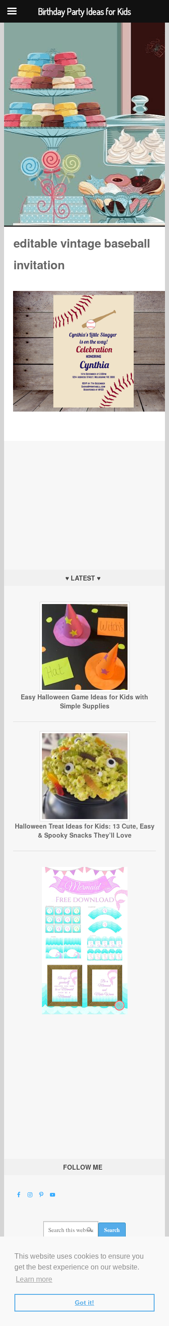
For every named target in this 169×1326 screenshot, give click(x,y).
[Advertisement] (85, 497)
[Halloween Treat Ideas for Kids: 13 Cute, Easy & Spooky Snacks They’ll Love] (85, 819)
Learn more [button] (34, 1279)
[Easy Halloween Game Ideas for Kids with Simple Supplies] (85, 690)
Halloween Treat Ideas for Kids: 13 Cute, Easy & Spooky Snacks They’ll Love (85, 830)
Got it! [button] (84, 1302)
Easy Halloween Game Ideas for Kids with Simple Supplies (84, 701)
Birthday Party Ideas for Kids (84, 124)
